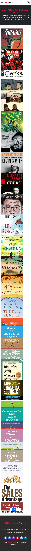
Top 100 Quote (15, 529)
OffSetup (19, 544)
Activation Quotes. (12, 542)
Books (21, 529)
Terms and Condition (19, 532)
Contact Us (9, 532)
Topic (8, 529)
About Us (26, 529)
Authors (4, 529)
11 (17, 509)
